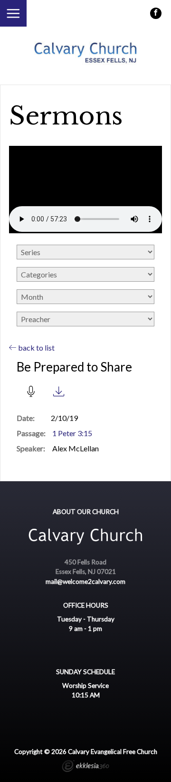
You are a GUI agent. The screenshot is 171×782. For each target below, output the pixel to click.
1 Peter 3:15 (72, 433)
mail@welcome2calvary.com (85, 581)
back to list (36, 347)
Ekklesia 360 (85, 767)
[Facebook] (156, 13)
